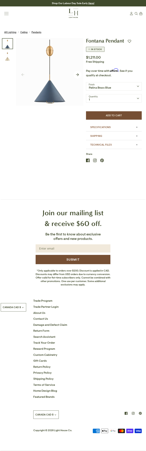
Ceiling (24, 32)
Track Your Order (44, 343)
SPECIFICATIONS (100, 127)
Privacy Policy (42, 373)
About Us (39, 313)
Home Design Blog (45, 391)
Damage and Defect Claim (50, 325)
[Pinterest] (140, 413)
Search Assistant (44, 337)
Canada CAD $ (12, 307)
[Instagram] (133, 413)
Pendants (36, 32)
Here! (91, 3)
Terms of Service (44, 385)
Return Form (41, 331)
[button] (129, 41)
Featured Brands (44, 397)
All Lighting (10, 32)
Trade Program (42, 301)
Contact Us (40, 319)
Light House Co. (63, 430)
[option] (50, 72)
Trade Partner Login (46, 307)
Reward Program (44, 349)
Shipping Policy (43, 379)
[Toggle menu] (6, 13)
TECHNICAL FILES (101, 144)
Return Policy (42, 367)
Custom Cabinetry (45, 355)
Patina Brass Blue (100, 88)
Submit (73, 259)
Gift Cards (40, 361)
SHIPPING (96, 136)
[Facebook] (126, 413)
